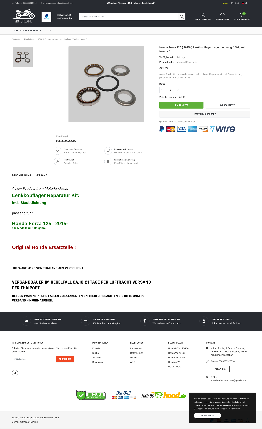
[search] (181, 16)
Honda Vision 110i (177, 357)
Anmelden (206, 19)
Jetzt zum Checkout (205, 114)
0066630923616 (66, 140)
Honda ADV (174, 362)
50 (164, 121)
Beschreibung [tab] (21, 175)
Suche (95, 353)
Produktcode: (166, 62)
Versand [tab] (41, 175)
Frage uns (220, 369)
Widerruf (134, 357)
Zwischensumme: (168, 97)
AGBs (133, 362)
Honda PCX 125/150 (178, 348)
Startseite (16, 39)
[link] (23, 57)
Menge (162, 84)
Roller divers (174, 366)
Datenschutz (136, 353)
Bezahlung (97, 362)
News (225, 3)
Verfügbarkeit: (166, 57)
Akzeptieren (207, 415)
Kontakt (235, 3)
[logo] (23, 16)
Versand (96, 357)
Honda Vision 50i (176, 353)
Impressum (136, 348)
